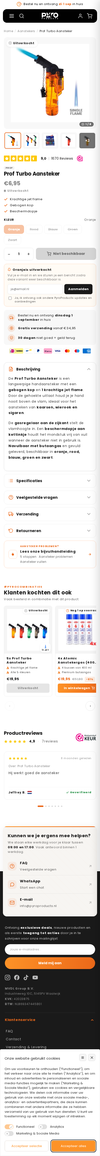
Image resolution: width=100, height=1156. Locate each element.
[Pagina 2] (44, 806)
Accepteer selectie (26, 1146)
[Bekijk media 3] (50, 140)
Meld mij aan (50, 963)
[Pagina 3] (49, 806)
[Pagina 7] (61, 806)
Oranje (14, 229)
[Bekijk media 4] (68, 140)
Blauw (53, 229)
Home (8, 31)
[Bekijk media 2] (31, 140)
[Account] (80, 16)
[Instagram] (7, 977)
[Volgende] (90, 706)
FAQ (9, 1031)
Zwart (12, 240)
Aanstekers (26, 31)
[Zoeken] (21, 16)
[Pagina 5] (55, 806)
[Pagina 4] (52, 806)
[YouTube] (35, 977)
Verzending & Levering (26, 1047)
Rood (34, 229)
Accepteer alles (73, 1146)
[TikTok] (26, 977)
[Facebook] (16, 977)
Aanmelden (78, 289)
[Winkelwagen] (89, 16)
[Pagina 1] (38, 806)
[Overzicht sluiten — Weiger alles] (91, 1057)
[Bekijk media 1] (12, 140)
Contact (13, 1039)
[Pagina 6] (58, 806)
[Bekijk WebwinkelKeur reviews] (86, 737)
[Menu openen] (12, 16)
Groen (73, 229)
